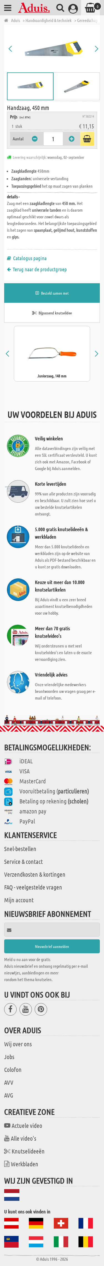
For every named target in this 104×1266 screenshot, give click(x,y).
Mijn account (19, 899)
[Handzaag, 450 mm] (53, 48)
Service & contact (23, 861)
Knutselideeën (28, 1151)
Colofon (13, 1069)
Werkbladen (24, 1163)
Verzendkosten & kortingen (34, 874)
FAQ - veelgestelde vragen (33, 887)
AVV (8, 1082)
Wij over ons (18, 1043)
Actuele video (27, 1125)
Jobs (9, 1056)
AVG (8, 1095)
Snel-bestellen (20, 848)
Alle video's (23, 1138)
